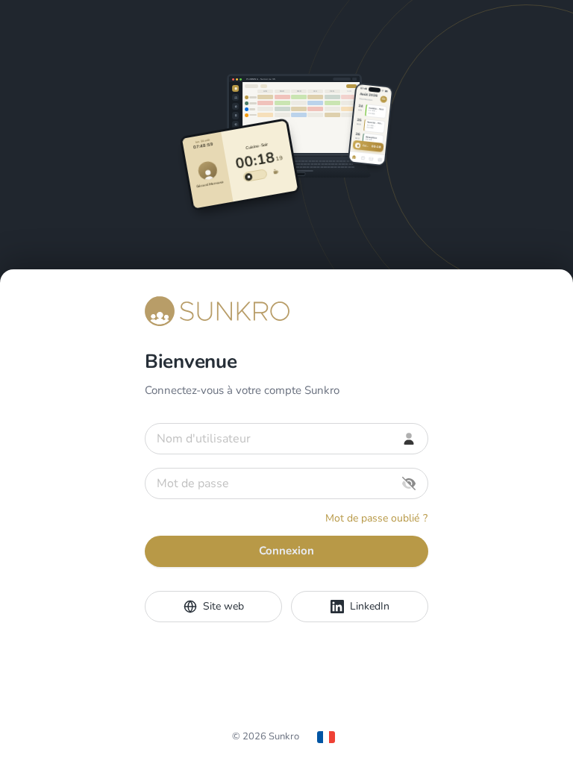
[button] (408, 483)
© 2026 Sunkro (265, 736)
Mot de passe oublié (376, 518)
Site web (223, 606)
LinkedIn (369, 606)
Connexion (286, 550)
